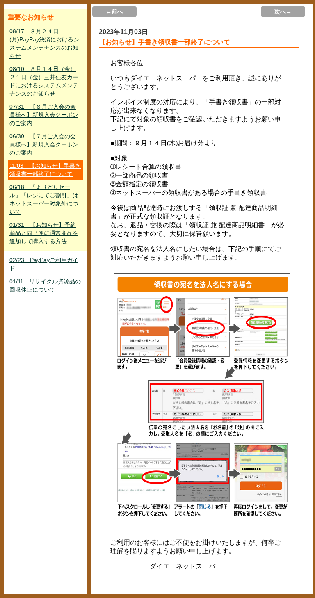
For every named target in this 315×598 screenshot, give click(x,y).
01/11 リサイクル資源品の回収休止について (45, 285)
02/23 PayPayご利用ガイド (43, 264)
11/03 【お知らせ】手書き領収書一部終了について (45, 169)
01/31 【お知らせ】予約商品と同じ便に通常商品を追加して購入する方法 (43, 232)
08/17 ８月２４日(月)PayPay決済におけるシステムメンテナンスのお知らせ (44, 43)
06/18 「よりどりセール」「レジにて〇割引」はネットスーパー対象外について (43, 199)
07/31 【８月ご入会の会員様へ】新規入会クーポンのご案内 (43, 114)
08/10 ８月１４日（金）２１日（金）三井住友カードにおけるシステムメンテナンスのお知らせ (43, 81)
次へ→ (283, 11)
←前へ (114, 11)
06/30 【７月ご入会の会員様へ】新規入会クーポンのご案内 (43, 144)
